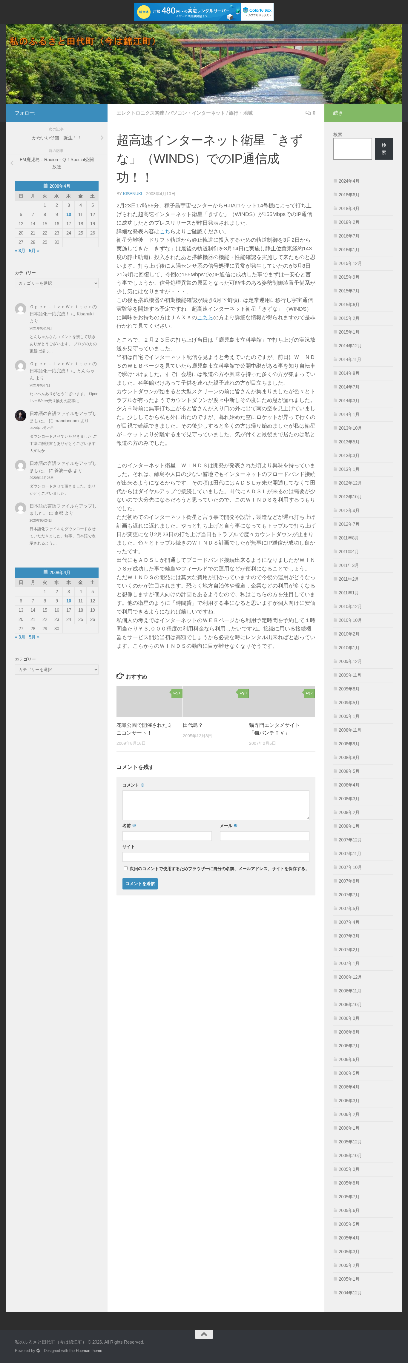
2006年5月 (349, 1073)
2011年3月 (349, 565)
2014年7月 (349, 386)
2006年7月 (349, 1045)
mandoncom (66, 420)
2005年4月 (349, 1237)
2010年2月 (349, 633)
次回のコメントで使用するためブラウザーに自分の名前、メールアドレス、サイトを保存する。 (219, 868)
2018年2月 (349, 222)
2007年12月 (350, 839)
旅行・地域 (241, 112)
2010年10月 (350, 620)
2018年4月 (349, 208)
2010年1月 (349, 647)
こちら (205, 317)
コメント (133, 785)
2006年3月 (349, 1100)
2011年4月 (349, 551)
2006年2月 (349, 1114)
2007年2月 (349, 949)
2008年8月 (349, 757)
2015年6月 (349, 304)
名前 (129, 825)
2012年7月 (349, 524)
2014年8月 (349, 373)
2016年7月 (349, 235)
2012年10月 (350, 496)
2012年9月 (349, 510)
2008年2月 (349, 812)
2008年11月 (350, 730)
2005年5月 (349, 1224)
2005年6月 (349, 1210)
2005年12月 (350, 1141)
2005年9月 (349, 1169)
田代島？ (193, 725)
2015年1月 (349, 331)
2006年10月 (350, 1004)
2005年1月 (349, 1279)
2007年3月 (349, 935)
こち (164, 232)
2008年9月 (349, 743)
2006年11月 (350, 990)
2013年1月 (349, 469)
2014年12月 (350, 345)
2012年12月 (350, 482)
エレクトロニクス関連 (140, 112)
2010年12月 (350, 606)
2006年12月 (350, 977)
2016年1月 (349, 249)
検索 (337, 134)
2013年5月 (349, 441)
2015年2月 (349, 318)
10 (68, 214)
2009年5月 (349, 702)
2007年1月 (349, 963)
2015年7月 (349, 290)
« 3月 (20, 250)
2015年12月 (350, 263)
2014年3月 (349, 400)
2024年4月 (349, 181)
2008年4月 (349, 784)
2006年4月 (349, 1086)
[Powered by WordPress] (38, 1351)
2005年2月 (349, 1265)
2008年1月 (349, 826)
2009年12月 (350, 661)
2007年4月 (349, 922)
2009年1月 (349, 716)
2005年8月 (349, 1182)
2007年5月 (349, 908)
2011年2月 (349, 579)
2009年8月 (349, 688)
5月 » (34, 250)
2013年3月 (349, 455)
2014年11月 (350, 359)
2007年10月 (350, 867)
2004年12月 (350, 1292)
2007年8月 (349, 881)
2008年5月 (349, 771)
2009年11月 (350, 675)
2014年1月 (349, 414)
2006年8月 (349, 1031)
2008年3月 (349, 798)
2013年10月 (350, 428)
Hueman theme (89, 1350)
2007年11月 (350, 853)
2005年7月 (349, 1196)
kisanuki (132, 193)
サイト (128, 846)
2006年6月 (349, 1059)
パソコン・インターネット (196, 112)
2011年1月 (349, 592)
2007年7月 (349, 894)
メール (229, 825)
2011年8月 (349, 537)
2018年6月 (349, 194)
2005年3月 (349, 1251)
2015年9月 (349, 277)
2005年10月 (350, 1155)
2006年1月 (349, 1128)
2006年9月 (349, 1018)
